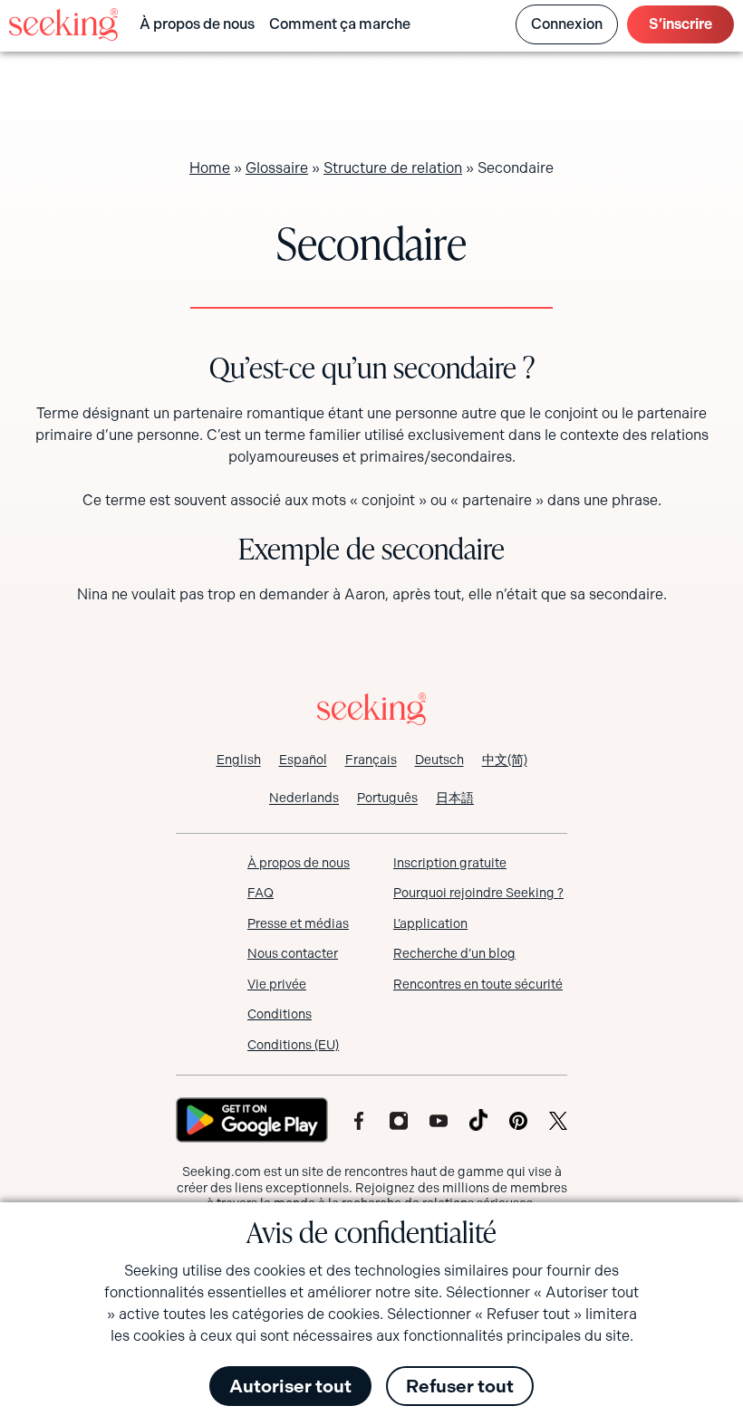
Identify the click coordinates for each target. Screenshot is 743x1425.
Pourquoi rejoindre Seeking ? (478, 892)
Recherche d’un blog (454, 953)
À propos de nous (197, 24)
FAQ (260, 892)
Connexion (567, 24)
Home (209, 168)
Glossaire (277, 168)
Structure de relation (392, 168)
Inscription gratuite (450, 863)
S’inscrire (680, 24)
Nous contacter (292, 953)
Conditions (279, 1014)
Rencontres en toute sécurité (478, 984)
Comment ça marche (339, 24)
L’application (430, 923)
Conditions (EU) (293, 1045)
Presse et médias (298, 923)
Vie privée (276, 984)
